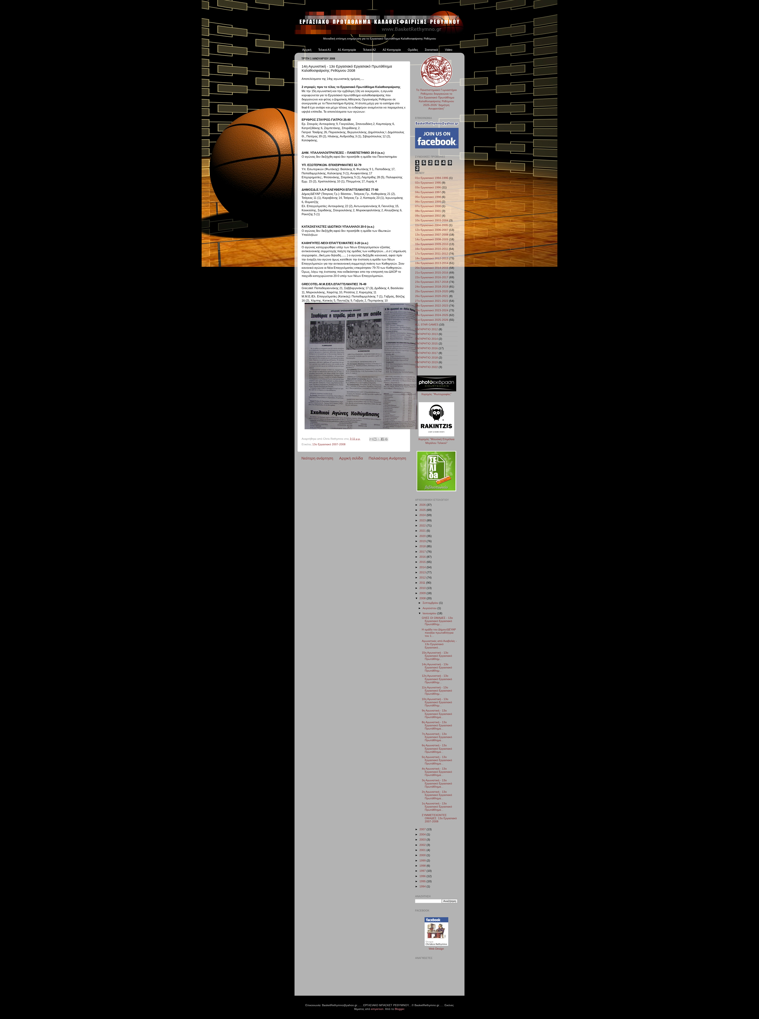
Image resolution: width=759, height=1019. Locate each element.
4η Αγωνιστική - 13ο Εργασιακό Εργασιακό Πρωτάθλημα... (437, 772)
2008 (423, 598)
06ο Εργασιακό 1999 (428, 201)
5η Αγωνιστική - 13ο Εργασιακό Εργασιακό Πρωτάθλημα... (437, 760)
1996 (423, 876)
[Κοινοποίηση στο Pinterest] (386, 439)
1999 (423, 860)
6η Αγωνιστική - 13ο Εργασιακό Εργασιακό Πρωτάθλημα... (437, 748)
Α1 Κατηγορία (347, 49)
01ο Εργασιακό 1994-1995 (431, 177)
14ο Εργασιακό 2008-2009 (431, 239)
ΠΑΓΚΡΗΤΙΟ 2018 (426, 357)
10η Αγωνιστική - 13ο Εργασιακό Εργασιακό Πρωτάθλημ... (437, 702)
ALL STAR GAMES (426, 324)
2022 (423, 525)
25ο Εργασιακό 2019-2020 (431, 291)
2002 (423, 845)
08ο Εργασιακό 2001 (428, 210)
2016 (423, 556)
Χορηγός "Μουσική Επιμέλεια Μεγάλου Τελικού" (436, 441)
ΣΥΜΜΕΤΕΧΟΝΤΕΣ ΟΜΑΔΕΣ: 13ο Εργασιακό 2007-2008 (439, 818)
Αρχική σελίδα (351, 458)
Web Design (436, 948)
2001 (423, 850)
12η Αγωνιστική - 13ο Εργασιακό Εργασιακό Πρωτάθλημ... (437, 679)
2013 (423, 572)
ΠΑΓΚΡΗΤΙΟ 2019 (426, 362)
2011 (422, 582)
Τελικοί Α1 (324, 49)
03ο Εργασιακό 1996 (428, 187)
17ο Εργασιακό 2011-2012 (431, 253)
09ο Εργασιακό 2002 (428, 215)
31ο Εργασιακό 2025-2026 (431, 319)
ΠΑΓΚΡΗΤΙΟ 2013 (426, 334)
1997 (423, 870)
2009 (423, 593)
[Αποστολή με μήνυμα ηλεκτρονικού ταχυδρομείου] (371, 439)
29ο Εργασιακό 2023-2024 (431, 310)
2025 (423, 510)
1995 (423, 881)
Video (448, 49)
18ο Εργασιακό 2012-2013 (431, 258)
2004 (423, 834)
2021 (423, 530)
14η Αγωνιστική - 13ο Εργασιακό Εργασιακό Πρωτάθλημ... (437, 667)
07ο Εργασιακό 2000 (428, 206)
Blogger (399, 1009)
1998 (423, 865)
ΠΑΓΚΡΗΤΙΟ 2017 (426, 353)
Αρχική (306, 49)
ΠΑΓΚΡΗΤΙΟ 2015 (426, 343)
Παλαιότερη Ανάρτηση (387, 458)
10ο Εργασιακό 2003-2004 (431, 220)
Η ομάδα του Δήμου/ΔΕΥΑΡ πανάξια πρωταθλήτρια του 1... (439, 632)
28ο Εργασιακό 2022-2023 (431, 305)
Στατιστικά (431, 49)
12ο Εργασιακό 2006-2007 (431, 229)
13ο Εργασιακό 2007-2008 (329, 444)
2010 (423, 588)
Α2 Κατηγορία (392, 49)
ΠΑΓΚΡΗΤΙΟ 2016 (426, 348)
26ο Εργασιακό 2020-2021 (431, 296)
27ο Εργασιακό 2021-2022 (431, 300)
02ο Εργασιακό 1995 (428, 182)
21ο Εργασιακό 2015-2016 (431, 272)
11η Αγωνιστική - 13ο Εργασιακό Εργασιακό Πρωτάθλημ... (437, 690)
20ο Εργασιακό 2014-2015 (431, 267)
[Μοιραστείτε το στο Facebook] (382, 439)
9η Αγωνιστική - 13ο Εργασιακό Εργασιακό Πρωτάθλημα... (437, 713)
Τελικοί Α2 (369, 49)
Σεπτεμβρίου (431, 602)
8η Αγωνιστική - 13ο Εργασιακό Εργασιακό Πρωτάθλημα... (437, 725)
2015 (423, 561)
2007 (423, 829)
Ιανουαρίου (430, 613)
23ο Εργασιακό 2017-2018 (431, 281)
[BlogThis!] (375, 439)
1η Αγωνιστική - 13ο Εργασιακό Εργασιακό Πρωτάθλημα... (437, 806)
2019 (423, 541)
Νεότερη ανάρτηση (317, 458)
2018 (423, 546)
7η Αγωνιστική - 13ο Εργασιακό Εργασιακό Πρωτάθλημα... (437, 737)
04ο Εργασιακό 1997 (428, 192)
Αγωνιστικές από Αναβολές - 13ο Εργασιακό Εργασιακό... (439, 644)
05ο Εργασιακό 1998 (428, 196)
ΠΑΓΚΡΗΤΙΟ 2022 (426, 367)
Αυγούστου (430, 608)
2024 (423, 515)
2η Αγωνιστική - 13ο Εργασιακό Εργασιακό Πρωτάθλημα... (437, 795)
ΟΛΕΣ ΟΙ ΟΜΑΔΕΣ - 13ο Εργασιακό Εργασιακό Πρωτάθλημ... (437, 621)
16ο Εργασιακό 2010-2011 (431, 248)
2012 (423, 577)
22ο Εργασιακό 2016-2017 (431, 277)
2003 (423, 839)
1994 (423, 886)
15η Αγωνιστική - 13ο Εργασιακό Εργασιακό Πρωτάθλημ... (437, 655)
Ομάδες (413, 49)
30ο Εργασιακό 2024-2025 (431, 315)
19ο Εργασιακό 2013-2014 (431, 263)
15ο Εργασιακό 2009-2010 (431, 244)
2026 (423, 504)
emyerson (377, 1009)
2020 (423, 536)
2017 (423, 551)
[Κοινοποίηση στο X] (379, 439)
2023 (423, 520)
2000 (423, 855)
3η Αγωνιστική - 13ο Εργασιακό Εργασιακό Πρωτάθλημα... (437, 783)
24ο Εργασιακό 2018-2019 (431, 286)
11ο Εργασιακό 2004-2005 (431, 225)
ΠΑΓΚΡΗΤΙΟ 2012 (426, 329)
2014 (423, 567)
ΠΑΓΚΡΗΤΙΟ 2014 (426, 338)
